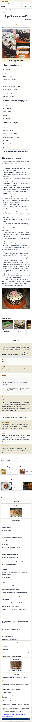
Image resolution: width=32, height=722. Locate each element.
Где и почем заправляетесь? (9, 564)
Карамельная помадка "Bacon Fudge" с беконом (14, 596)
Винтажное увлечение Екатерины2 (11, 626)
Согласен (16, 719)
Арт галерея (5, 544)
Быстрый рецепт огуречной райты (11, 629)
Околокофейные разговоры (9, 639)
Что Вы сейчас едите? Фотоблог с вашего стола (14, 586)
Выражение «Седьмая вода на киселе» (13, 700)
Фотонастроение (6, 632)
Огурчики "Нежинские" (8, 636)
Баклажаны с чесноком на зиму (10, 557)
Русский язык (5, 599)
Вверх (2, 455)
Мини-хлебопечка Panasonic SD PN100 (12, 602)
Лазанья (5, 646)
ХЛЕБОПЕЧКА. (6, 1)
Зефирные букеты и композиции (10, 524)
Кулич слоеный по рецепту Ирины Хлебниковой (16, 653)
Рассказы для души (7, 527)
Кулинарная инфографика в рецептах (12, 537)
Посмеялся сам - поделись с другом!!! (11, 547)
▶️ (16, 24)
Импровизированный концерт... (10, 554)
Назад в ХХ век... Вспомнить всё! (10, 540)
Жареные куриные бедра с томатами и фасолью (16, 704)
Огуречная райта (7, 692)
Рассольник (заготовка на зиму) (10, 589)
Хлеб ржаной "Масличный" (16, 516)
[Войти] (13, 1)
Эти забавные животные (8, 534)
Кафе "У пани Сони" (7, 551)
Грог (3, 614)
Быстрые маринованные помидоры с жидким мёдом (15, 617)
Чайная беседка (6, 577)
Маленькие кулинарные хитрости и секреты (13, 561)
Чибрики (5, 649)
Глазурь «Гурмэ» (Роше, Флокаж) (10, 606)
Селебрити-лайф (6, 530)
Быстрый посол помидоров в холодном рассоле (14, 592)
